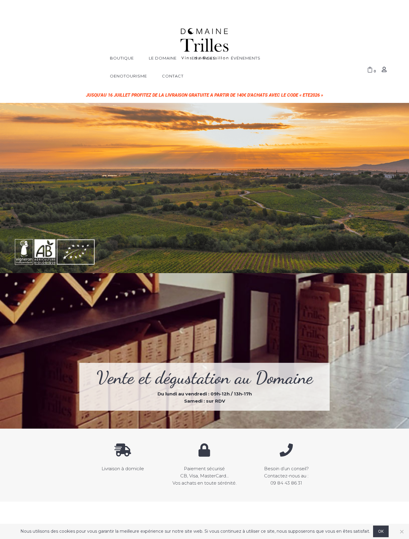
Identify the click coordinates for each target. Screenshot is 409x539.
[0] (370, 70)
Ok (381, 531)
